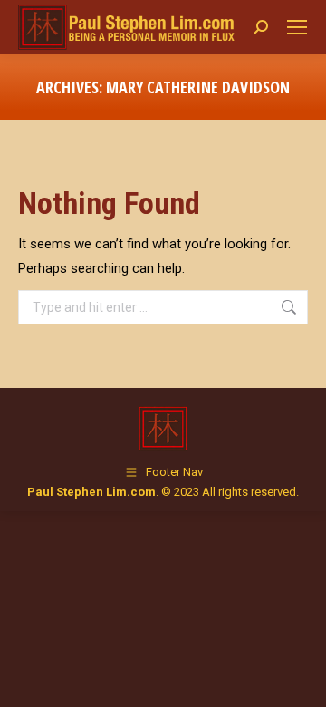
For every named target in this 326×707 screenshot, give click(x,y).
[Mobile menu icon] (297, 27)
